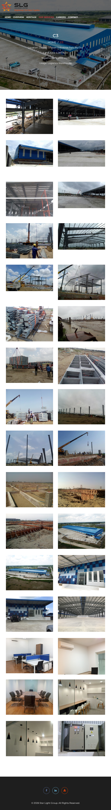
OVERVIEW (18, 17)
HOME (8, 17)
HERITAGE (31, 17)
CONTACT (73, 17)
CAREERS (61, 17)
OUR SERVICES (46, 17)
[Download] (64, 790)
